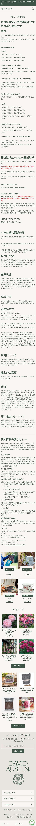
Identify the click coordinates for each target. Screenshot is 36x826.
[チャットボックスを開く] (32, 822)
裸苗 (27, 572)
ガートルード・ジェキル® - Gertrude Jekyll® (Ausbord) (9, 657)
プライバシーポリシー (19, 814)
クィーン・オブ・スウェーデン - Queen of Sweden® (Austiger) (9, 632)
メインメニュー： (10, 793)
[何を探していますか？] (33, 8)
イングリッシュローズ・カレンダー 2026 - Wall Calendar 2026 (9, 690)
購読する (16, 751)
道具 (9, 599)
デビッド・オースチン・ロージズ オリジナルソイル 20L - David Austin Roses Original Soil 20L (9, 716)
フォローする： (9, 804)
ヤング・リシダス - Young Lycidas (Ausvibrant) (26, 657)
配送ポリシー (10, 817)
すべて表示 (17, 665)
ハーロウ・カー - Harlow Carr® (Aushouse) (26, 631)
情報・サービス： (10, 799)
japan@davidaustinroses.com (15, 544)
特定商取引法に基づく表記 (24, 817)
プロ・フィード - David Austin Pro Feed (27, 689)
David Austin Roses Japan (23, 810)
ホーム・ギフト (27, 599)
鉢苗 (9, 572)
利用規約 (29, 814)
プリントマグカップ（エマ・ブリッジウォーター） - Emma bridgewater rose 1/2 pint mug (27, 715)
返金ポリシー (7, 814)
